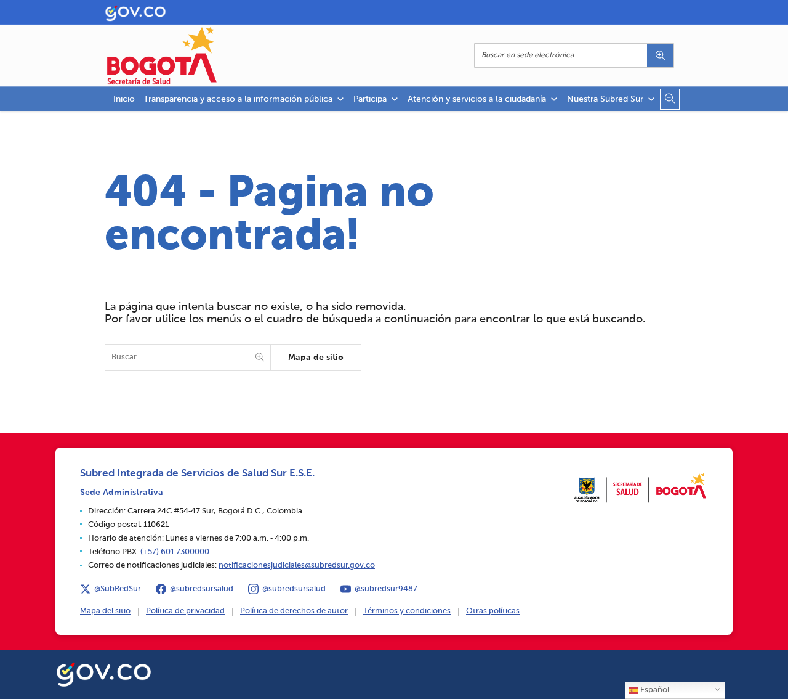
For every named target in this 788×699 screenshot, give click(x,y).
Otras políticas (493, 611)
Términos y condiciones (407, 611)
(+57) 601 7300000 (174, 552)
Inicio (124, 99)
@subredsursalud (201, 589)
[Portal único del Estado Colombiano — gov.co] (103, 672)
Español (653, 690)
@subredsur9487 (386, 589)
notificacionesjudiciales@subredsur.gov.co (297, 566)
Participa (370, 99)
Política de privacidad (185, 611)
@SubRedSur (117, 589)
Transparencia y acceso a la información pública (237, 99)
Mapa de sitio (316, 357)
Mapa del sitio (105, 611)
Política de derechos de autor (294, 611)
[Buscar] (660, 55)
